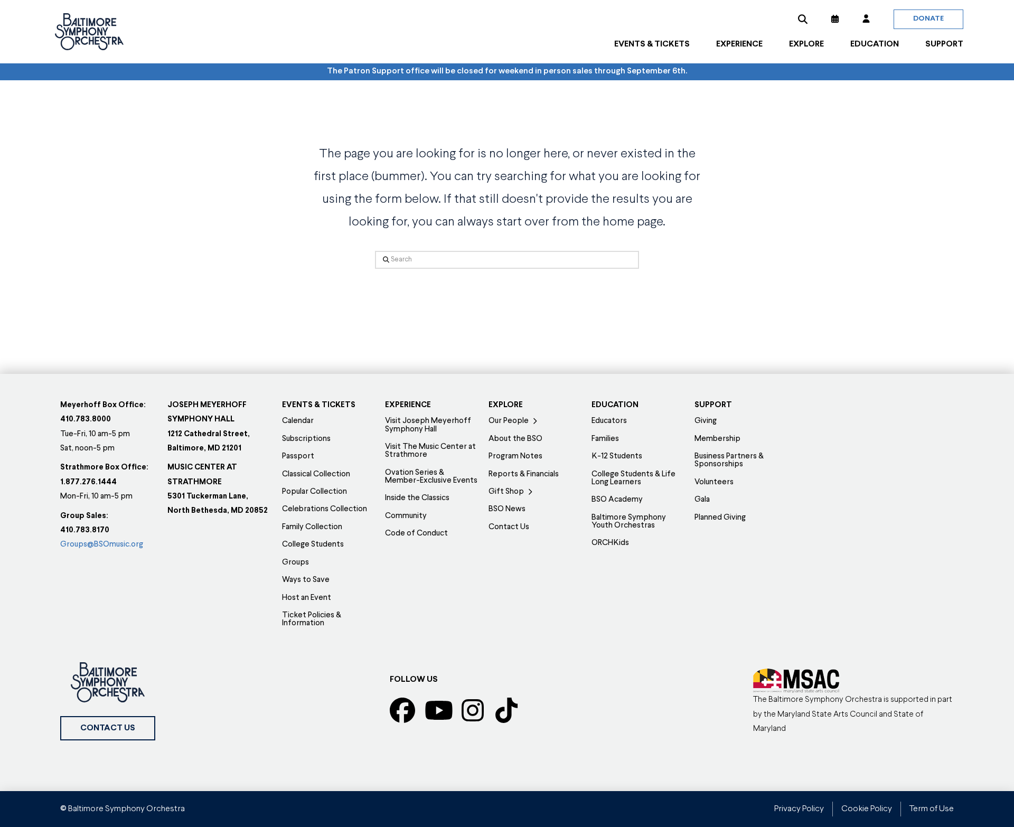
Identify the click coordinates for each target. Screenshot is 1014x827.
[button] (803, 19)
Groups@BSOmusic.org (101, 545)
